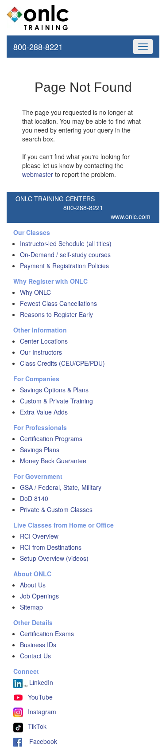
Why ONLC (35, 292)
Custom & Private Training (56, 400)
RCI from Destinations (50, 547)
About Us (33, 584)
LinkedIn (40, 682)
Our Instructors (41, 352)
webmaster (37, 174)
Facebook (39, 741)
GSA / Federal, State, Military (60, 487)
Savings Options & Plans (54, 389)
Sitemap (31, 606)
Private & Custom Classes (56, 509)
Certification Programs (51, 438)
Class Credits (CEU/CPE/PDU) (62, 363)
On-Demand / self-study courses (65, 254)
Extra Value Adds (44, 411)
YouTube (40, 696)
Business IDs (38, 644)
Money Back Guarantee (53, 460)
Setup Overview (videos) (54, 558)
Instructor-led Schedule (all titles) (66, 243)
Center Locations (44, 340)
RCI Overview (39, 536)
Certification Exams (47, 633)
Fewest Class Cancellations (58, 303)
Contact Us (35, 655)
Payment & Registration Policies (64, 265)
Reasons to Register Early (56, 314)
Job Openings (39, 595)
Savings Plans (39, 449)
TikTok (37, 726)
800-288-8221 (38, 46)
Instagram (42, 711)
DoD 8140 (34, 498)
